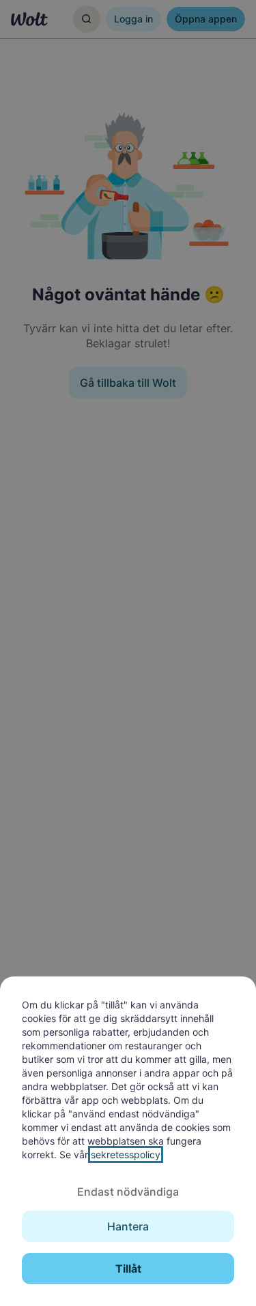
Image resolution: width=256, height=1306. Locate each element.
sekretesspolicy (125, 1154)
